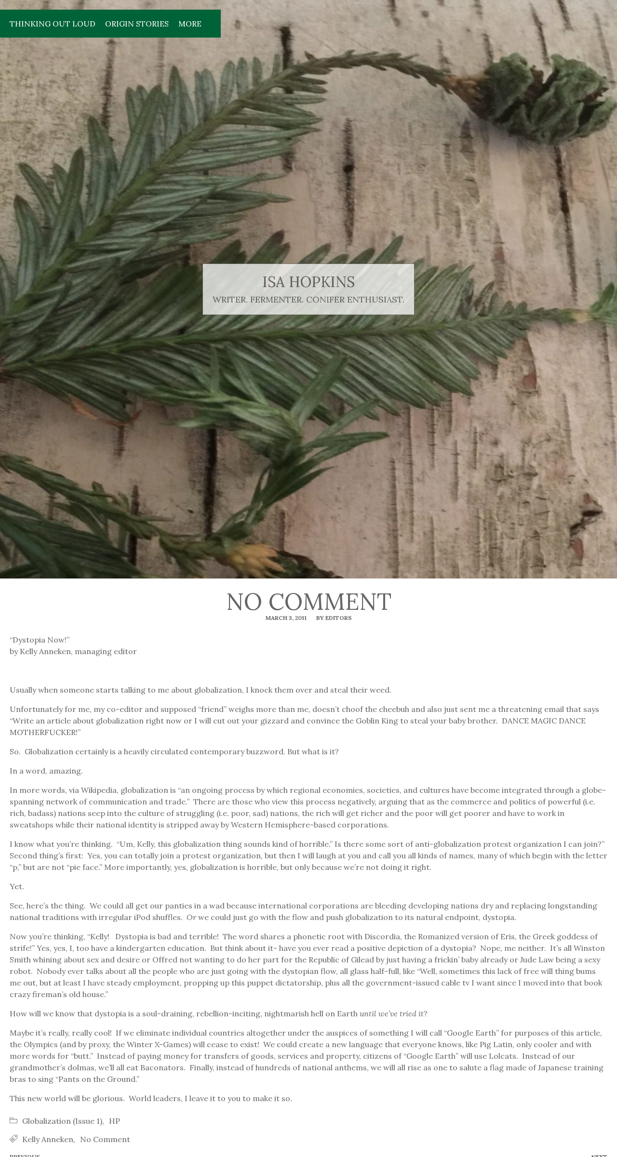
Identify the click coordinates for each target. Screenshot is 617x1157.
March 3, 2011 (286, 617)
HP (114, 1121)
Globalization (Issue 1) (62, 1121)
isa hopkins (308, 282)
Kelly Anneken (47, 1139)
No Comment (105, 1139)
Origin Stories (137, 23)
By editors (334, 617)
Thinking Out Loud (52, 23)
